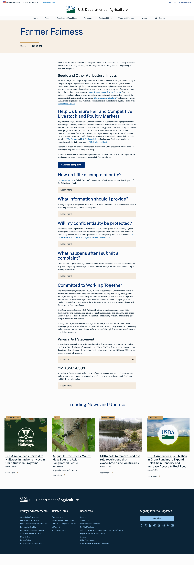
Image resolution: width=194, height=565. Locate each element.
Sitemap (83, 537)
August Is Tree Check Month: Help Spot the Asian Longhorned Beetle (72, 459)
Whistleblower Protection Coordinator (95, 543)
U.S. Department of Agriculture (103, 9)
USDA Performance (87, 540)
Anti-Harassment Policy (29, 520)
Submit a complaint (71, 164)
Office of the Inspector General (64, 523)
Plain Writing (25, 537)
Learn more (66, 189)
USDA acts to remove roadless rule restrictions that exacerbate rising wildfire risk (120, 459)
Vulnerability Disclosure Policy (31, 543)
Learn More (10, 473)
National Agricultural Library (63, 520)
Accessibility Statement (29, 517)
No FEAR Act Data (87, 527)
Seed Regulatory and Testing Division (105, 92)
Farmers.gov (56, 517)
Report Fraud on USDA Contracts (92, 533)
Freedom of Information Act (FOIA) (33, 523)
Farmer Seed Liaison (66, 104)
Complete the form (65, 180)
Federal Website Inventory (90, 523)
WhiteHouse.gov (58, 530)
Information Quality (28, 527)
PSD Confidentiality (96, 142)
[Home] (71, 12)
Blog (175, 2)
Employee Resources (185, 2)
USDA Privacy (71, 139)
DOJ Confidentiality (89, 139)
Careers (83, 517)
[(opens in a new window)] (141, 525)
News (169, 2)
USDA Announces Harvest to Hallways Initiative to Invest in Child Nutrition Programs (25, 459)
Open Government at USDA (30, 533)
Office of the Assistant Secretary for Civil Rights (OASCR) (101, 530)
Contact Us (84, 520)
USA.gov (55, 527)
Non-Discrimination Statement (32, 530)
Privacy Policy (25, 540)
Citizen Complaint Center (104, 98)
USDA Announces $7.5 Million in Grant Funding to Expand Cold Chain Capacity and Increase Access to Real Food (167, 461)
